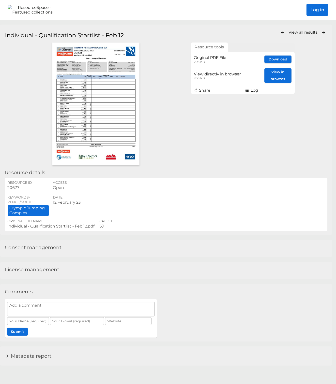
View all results (304, 32)
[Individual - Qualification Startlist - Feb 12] (96, 104)
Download (278, 59)
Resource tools (209, 47)
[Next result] (323, 32)
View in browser (278, 75)
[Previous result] (282, 32)
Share (204, 90)
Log (254, 90)
